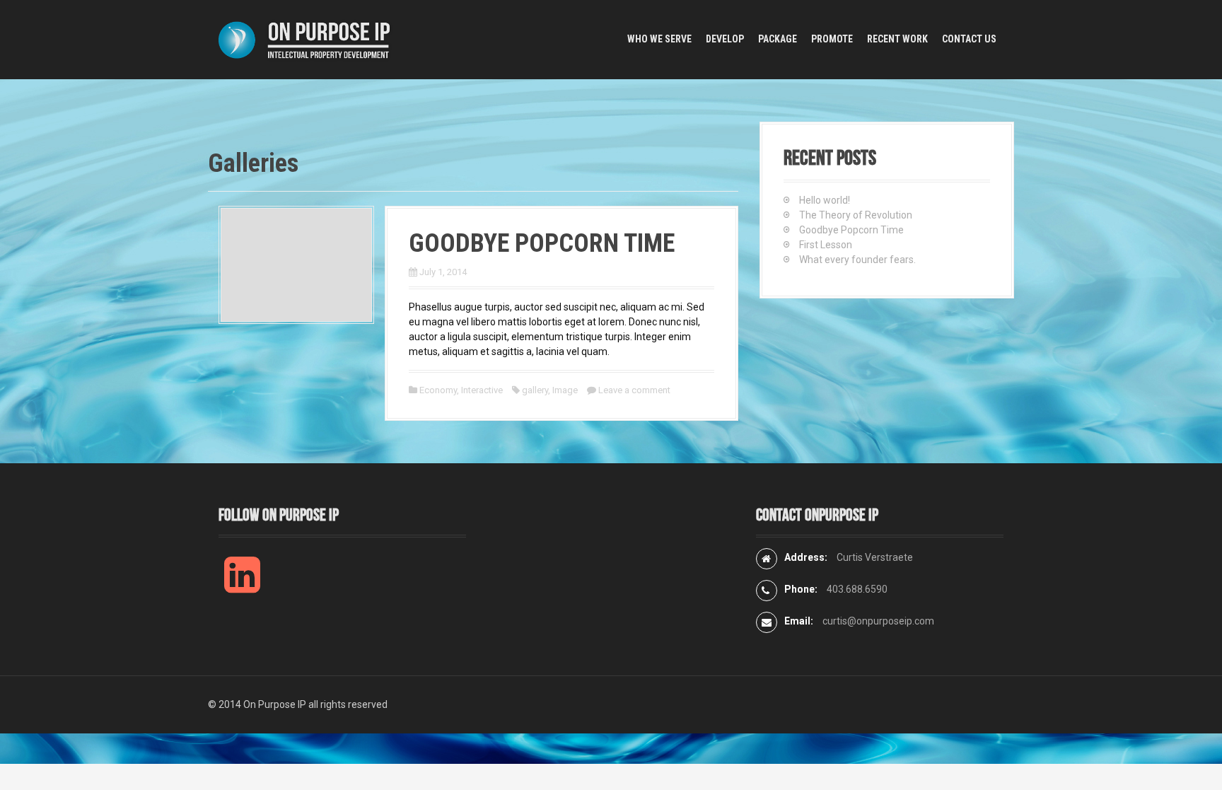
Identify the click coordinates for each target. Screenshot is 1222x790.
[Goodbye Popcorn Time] (296, 263)
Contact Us (969, 39)
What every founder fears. (857, 259)
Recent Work (897, 39)
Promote (832, 39)
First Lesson (825, 244)
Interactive (482, 390)
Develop (725, 39)
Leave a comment (634, 390)
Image (565, 390)
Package (777, 39)
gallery (535, 390)
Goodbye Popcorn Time (542, 243)
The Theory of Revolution (855, 215)
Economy (438, 390)
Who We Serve (659, 39)
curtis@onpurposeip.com (878, 621)
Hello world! (824, 200)
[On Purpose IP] (307, 39)
